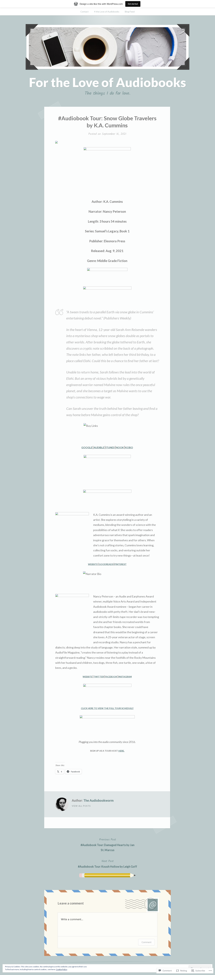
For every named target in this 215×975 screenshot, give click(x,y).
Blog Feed (130, 11)
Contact (84, 11)
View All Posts (81, 806)
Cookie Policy (61, 969)
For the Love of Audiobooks (107, 82)
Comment (146, 942)
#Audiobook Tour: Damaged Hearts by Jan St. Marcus (107, 844)
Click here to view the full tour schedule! (107, 708)
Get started (133, 4)
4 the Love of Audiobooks (106, 11)
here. (121, 750)
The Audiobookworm (98, 800)
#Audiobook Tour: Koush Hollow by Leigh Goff (107, 863)
